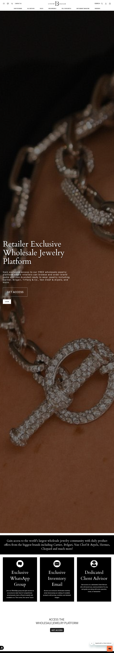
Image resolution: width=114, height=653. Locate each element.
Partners (97, 8)
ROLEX (41, 8)
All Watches (31, 8)
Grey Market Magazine (82, 8)
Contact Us (18, 3)
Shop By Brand (18, 8)
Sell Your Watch (66, 8)
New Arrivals (52, 8)
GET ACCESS (15, 292)
